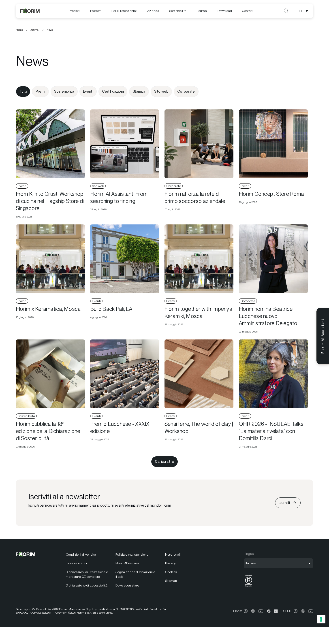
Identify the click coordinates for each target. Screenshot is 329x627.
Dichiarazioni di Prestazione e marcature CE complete (87, 574)
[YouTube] (260, 611)
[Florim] (30, 10)
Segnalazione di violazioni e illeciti (135, 574)
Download (225, 11)
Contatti (247, 11)
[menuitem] (74, 11)
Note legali (173, 554)
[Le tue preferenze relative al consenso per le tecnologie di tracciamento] (321, 619)
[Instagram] (246, 611)
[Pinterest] (253, 611)
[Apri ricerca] (286, 10)
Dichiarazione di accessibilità (86, 585)
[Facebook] (269, 611)
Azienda (153, 11)
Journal (202, 11)
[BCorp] (249, 586)
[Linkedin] (276, 611)
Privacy (170, 563)
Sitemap (171, 580)
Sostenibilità (177, 11)
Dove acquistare (127, 585)
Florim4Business (127, 563)
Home (19, 29)
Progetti (95, 11)
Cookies (171, 572)
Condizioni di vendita (81, 554)
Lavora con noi (76, 563)
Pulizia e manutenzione (131, 554)
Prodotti (74, 11)
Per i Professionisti (124, 11)
